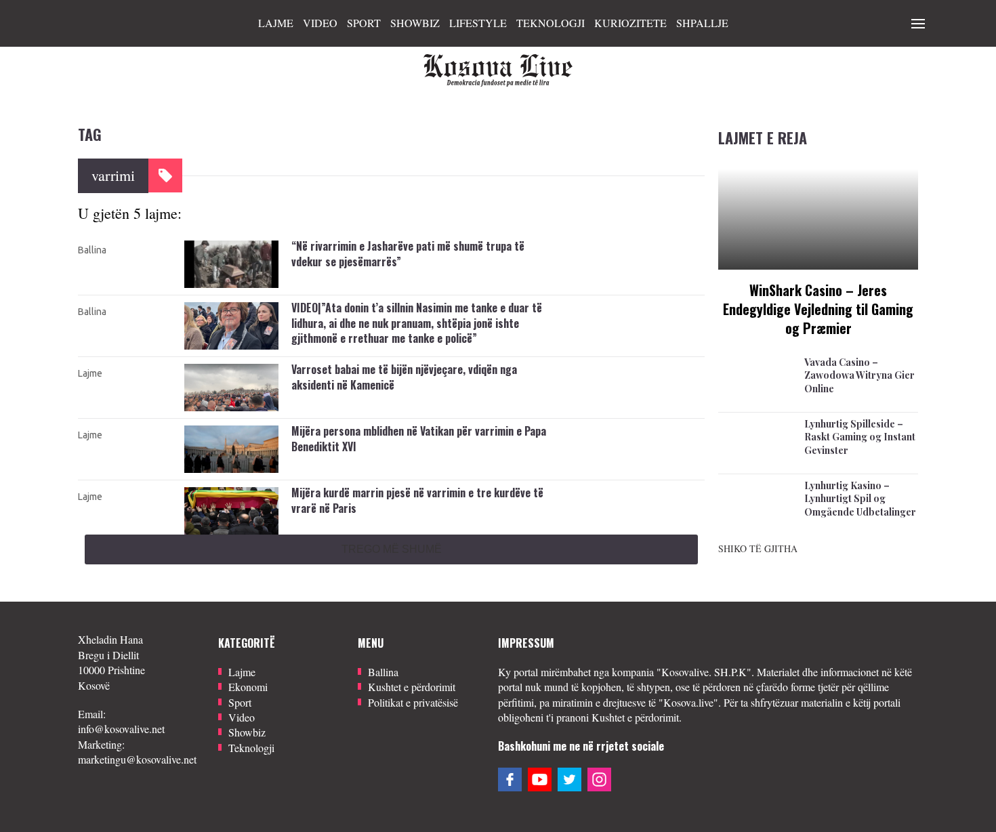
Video (320, 23)
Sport (364, 23)
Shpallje (702, 23)
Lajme (275, 23)
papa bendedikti (594, 426)
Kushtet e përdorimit (411, 687)
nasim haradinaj (593, 347)
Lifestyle (478, 23)
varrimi (638, 241)
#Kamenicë (584, 364)
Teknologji (550, 23)
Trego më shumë (391, 549)
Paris (602, 487)
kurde (572, 487)
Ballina (92, 250)
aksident (633, 364)
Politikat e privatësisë (413, 702)
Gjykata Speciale (596, 332)
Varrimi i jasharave (600, 256)
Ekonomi (248, 687)
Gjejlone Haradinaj (601, 317)
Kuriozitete (630, 23)
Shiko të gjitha (757, 548)
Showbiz (415, 23)
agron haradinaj (593, 303)
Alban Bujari (588, 241)
